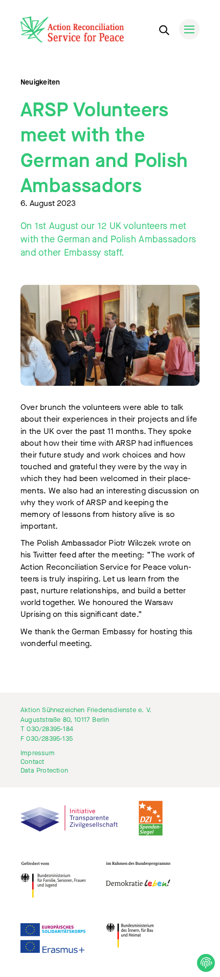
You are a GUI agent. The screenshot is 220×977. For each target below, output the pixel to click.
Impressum (37, 753)
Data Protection (44, 770)
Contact (32, 762)
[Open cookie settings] (206, 963)
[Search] (164, 28)
